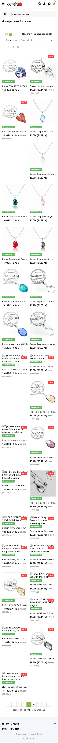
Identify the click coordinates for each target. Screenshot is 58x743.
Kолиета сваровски (20, 14)
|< (9, 704)
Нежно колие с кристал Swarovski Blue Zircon (25, 301)
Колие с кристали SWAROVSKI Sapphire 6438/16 (26, 344)
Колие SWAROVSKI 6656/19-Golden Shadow (24, 605)
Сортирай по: (12, 40)
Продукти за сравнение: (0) (37, 34)
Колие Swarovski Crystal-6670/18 (18, 638)
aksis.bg (30, 738)
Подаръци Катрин (25, 734)
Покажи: (10, 47)
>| (49, 704)
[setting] (49, 3)
